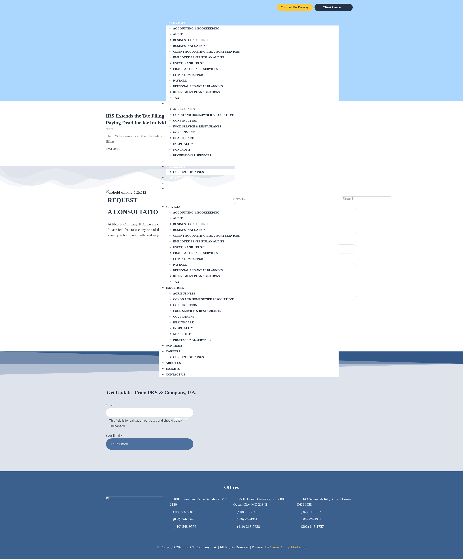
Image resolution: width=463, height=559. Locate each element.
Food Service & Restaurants (197, 126)
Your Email (114, 436)
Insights (177, 183)
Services (177, 23)
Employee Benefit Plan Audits (198, 57)
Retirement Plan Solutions (196, 92)
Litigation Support (189, 74)
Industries (179, 103)
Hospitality (183, 143)
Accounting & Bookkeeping (196, 28)
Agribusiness (184, 109)
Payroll (180, 80)
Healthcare (183, 138)
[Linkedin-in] (353, 419)
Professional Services (192, 155)
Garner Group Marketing (288, 547)
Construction (185, 120)
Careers (177, 166)
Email (109, 405)
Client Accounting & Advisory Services (206, 51)
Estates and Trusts (189, 63)
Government (184, 132)
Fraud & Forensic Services (195, 69)
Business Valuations (190, 45)
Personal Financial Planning (198, 86)
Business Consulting (190, 40)
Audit (178, 34)
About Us (178, 178)
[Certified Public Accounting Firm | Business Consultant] (126, 192)
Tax (176, 97)
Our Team (178, 161)
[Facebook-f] (336, 419)
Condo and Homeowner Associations (204, 114)
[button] (249, 197)
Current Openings (188, 172)
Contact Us (180, 188)
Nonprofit (182, 149)
